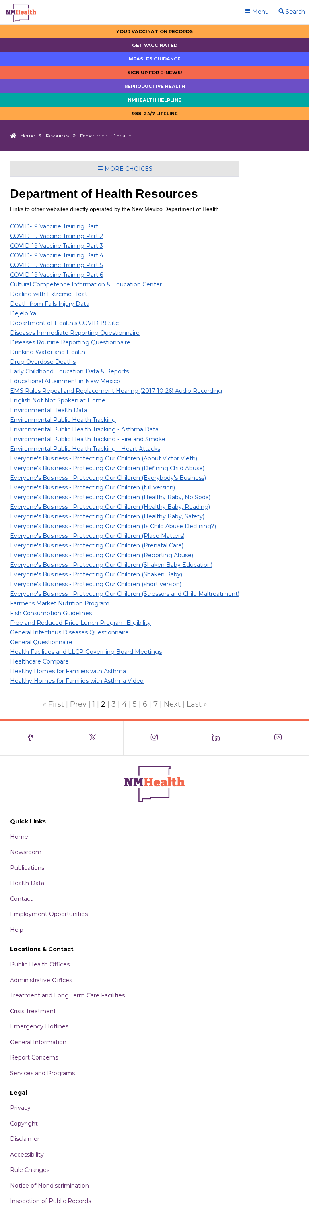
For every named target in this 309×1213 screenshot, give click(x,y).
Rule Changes (29, 1170)
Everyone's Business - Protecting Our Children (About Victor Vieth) (103, 458)
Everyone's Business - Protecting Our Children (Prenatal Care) (96, 545)
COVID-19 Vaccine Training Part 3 (56, 245)
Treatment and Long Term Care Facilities (67, 995)
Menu (260, 11)
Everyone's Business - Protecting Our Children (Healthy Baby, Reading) (110, 506)
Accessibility (27, 1154)
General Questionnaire (41, 642)
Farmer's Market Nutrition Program (59, 603)
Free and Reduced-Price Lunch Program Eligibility (80, 622)
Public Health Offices (40, 964)
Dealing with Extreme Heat (48, 294)
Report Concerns (34, 1057)
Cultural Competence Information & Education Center (86, 284)
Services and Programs (42, 1073)
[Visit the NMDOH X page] (93, 738)
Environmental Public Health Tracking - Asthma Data (84, 429)
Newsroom (25, 852)
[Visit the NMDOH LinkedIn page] (216, 738)
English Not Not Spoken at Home (57, 400)
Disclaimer (24, 1139)
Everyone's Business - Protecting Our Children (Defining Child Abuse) (107, 468)
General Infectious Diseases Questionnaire (69, 632)
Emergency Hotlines (39, 1026)
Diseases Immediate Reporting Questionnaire (75, 332)
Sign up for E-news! (154, 72)
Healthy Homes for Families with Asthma (68, 671)
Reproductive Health (154, 86)
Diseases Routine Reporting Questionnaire (70, 342)
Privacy (20, 1107)
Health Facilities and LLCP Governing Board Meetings (86, 651)
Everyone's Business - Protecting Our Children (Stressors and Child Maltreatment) (124, 593)
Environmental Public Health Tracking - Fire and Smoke (87, 439)
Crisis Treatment (33, 1011)
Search (294, 11)
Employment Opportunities (49, 914)
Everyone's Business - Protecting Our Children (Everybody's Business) (108, 477)
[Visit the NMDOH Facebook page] (31, 738)
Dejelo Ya (23, 313)
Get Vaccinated (154, 45)
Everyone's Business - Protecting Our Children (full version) (92, 487)
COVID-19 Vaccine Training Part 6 (56, 274)
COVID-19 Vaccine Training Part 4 (56, 255)
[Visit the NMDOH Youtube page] (278, 738)
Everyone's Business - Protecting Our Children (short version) (95, 584)
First (56, 704)
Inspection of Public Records (50, 1201)
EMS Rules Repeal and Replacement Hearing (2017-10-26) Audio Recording (116, 390)
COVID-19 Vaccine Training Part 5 (56, 265)
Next (172, 704)
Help (16, 929)
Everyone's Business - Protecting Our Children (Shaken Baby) (96, 574)
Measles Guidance (155, 59)
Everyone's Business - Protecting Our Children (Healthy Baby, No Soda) (110, 497)
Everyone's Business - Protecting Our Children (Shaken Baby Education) (111, 564)
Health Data (27, 883)
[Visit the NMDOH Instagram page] (154, 738)
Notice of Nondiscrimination (49, 1185)
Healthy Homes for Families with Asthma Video (77, 680)
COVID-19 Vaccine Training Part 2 (56, 236)
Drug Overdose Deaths (43, 361)
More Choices (127, 168)
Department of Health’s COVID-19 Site (64, 323)
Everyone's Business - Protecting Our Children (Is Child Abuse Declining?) (113, 526)
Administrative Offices (41, 980)
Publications (27, 867)
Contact (21, 898)
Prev (78, 704)
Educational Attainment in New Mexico (65, 381)
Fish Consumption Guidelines (51, 613)
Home (28, 136)
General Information (38, 1042)
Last (194, 704)
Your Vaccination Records (154, 31)
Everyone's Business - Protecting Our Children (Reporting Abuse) (101, 555)
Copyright (24, 1123)
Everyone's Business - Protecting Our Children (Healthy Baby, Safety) (107, 516)
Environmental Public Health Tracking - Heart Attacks (85, 448)
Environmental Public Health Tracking (63, 419)
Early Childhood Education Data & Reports (69, 371)
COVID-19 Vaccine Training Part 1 (56, 226)
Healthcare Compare (39, 661)
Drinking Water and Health (47, 352)
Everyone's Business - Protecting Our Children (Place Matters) (97, 535)
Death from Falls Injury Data (49, 303)
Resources (57, 136)
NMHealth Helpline (154, 100)
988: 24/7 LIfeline (155, 113)
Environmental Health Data (48, 410)
